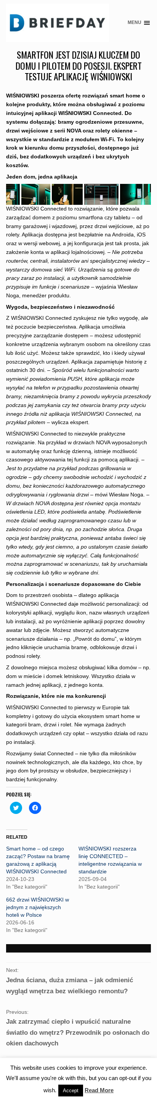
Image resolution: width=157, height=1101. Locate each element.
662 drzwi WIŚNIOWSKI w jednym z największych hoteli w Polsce (37, 907)
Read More (99, 1090)
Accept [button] (70, 1090)
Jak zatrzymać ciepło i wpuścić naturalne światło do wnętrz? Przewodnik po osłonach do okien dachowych (77, 1032)
